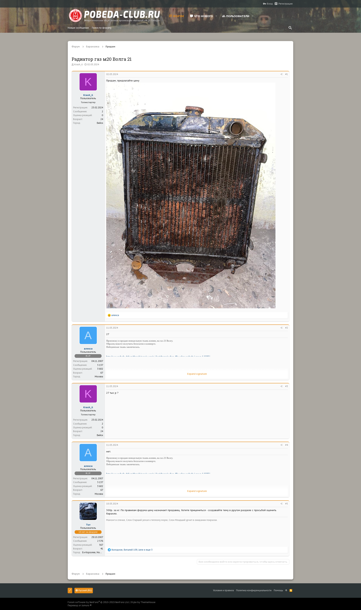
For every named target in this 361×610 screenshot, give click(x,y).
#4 (286, 445)
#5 (286, 503)
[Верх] (286, 590)
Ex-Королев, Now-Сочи (95, 552)
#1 (286, 74)
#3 (286, 386)
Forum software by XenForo (98, 602)
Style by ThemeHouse (143, 602)
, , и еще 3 (131, 549)
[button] (216, 16)
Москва (99, 376)
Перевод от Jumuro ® (80, 605)
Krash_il (78, 64)
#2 (286, 327)
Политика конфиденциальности (254, 590)
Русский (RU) (85, 590)
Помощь (278, 590)
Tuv (88, 524)
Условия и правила (223, 590)
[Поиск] (290, 27)
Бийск (100, 123)
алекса (88, 348)
